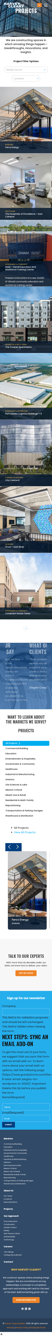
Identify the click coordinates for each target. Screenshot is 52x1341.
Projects (8, 1209)
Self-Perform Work (12, 1233)
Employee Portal (37, 1327)
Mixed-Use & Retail (12, 1171)
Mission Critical (10, 1168)
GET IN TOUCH (26, 973)
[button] (39, 5)
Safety (6, 1230)
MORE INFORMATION (26, 1300)
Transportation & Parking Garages (18, 1180)
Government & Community (15, 1153)
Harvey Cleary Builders (15, 1323)
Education (8, 1147)
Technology (9, 1239)
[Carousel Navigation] (27, 847)
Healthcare (8, 1156)
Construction (9, 1224)
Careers (8, 1246)
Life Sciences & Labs (12, 1165)
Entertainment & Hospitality (15, 1150)
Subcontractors (10, 1202)
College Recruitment (13, 1255)
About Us (8, 1190)
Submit (8, 1124)
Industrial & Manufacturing (15, 1159)
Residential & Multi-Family (15, 1174)
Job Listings (9, 1252)
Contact (8, 1261)
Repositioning (10, 1177)
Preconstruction (10, 1221)
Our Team (8, 1196)
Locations (8, 1199)
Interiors (7, 1162)
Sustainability (9, 1236)
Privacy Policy (22, 1327)
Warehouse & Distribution (15, 1183)
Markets (8, 1138)
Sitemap (11, 1327)
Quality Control (10, 1227)
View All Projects (25, 832)
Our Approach (11, 1216)
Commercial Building (13, 1144)
